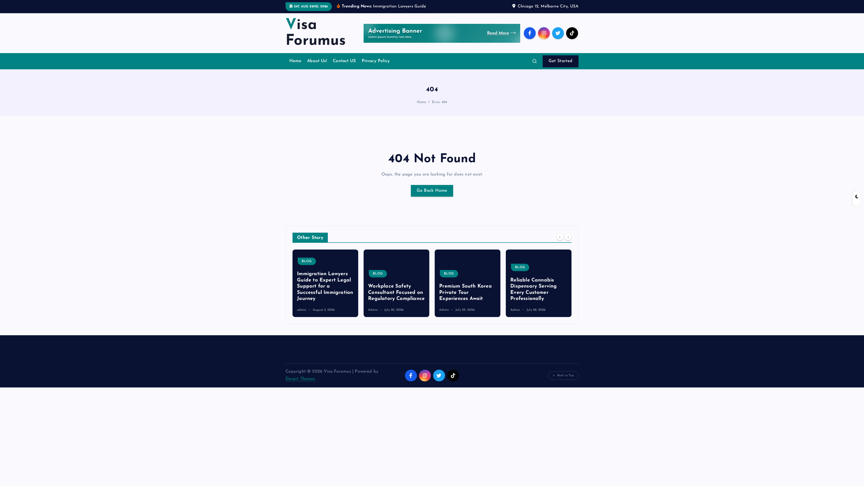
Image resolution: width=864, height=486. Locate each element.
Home (295, 61)
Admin (373, 310)
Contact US (344, 61)
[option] (325, 283)
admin (301, 310)
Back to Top (565, 375)
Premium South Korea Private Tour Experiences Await (465, 292)
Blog (307, 261)
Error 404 (439, 102)
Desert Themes (300, 379)
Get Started (560, 61)
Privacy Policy (376, 61)
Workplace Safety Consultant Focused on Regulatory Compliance (396, 292)
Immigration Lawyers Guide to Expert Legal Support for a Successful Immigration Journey (325, 286)
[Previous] (560, 237)
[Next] (568, 237)
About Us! (317, 61)
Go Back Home (432, 191)
